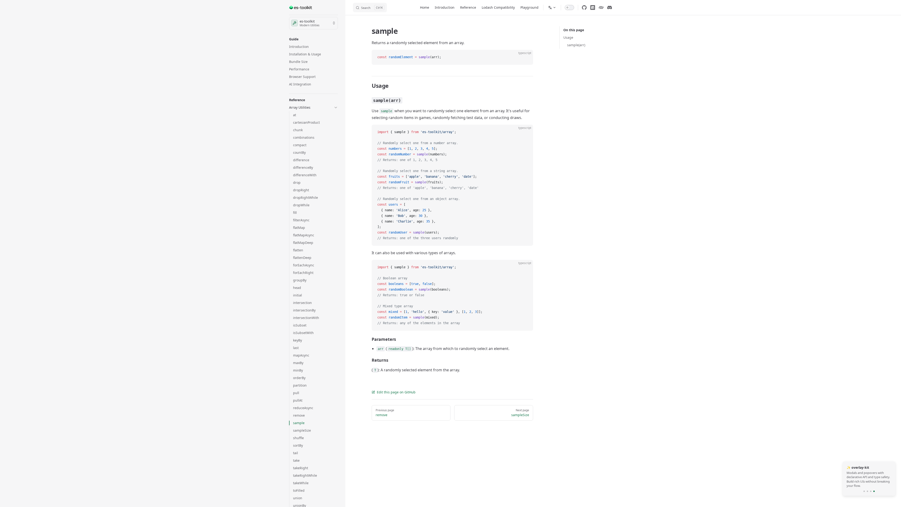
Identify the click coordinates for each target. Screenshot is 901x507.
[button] (313, 39)
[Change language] (552, 7)
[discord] (609, 7)
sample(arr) (576, 45)
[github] (584, 7)
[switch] (569, 7)
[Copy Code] (525, 57)
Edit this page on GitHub (396, 392)
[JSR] (601, 7)
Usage (568, 37)
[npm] (592, 7)
